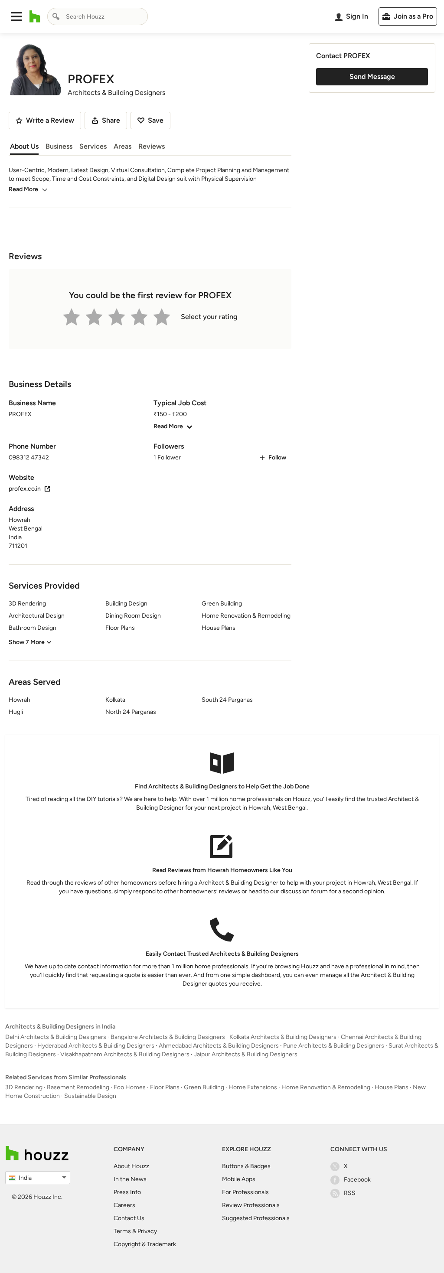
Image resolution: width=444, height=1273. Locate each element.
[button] (16, 16)
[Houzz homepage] (35, 16)
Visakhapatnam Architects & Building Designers (124, 1054)
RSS (350, 1193)
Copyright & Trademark (145, 1244)
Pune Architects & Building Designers (333, 1045)
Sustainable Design (90, 1096)
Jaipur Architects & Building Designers (245, 1054)
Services (93, 146)
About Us (24, 146)
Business (59, 146)
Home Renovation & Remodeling (325, 1087)
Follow (277, 457)
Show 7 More (27, 642)
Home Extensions (253, 1087)
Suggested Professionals (256, 1218)
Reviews (151, 146)
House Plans (391, 1087)
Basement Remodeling (78, 1087)
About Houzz (131, 1166)
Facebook (357, 1179)
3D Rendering (23, 1087)
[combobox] (97, 16)
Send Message (372, 76)
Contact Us (129, 1218)
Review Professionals (251, 1205)
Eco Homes (130, 1087)
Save (155, 120)
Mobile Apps (238, 1179)
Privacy (147, 1231)
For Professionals (245, 1192)
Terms (122, 1231)
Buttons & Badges (246, 1166)
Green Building (204, 1087)
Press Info (127, 1192)
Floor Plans (165, 1087)
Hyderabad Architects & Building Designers (95, 1045)
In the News (130, 1179)
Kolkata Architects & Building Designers (282, 1037)
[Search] (56, 16)
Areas (122, 146)
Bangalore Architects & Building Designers (168, 1037)
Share (111, 120)
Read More (23, 189)
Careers (124, 1205)
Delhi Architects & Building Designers (55, 1037)
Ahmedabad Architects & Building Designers (219, 1045)
